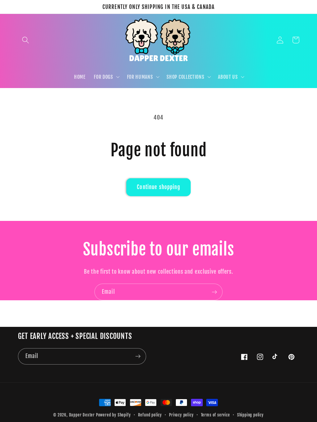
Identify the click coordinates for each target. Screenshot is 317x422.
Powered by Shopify (113, 414)
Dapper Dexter (82, 414)
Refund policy (150, 414)
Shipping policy (250, 414)
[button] (26, 40)
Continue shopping (158, 187)
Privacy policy (181, 414)
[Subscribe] (214, 292)
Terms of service (215, 414)
